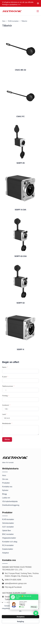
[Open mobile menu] (38, 11)
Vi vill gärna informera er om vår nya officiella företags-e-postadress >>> (17, 3)
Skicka (7, 439)
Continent (5, 405)
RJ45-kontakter (13, 21)
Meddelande (6, 423)
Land (4, 414)
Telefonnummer (7, 386)
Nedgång (20, 621)
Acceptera (20, 617)
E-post (4, 377)
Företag (5, 395)
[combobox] (4, 390)
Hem (3, 21)
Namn (4, 367)
